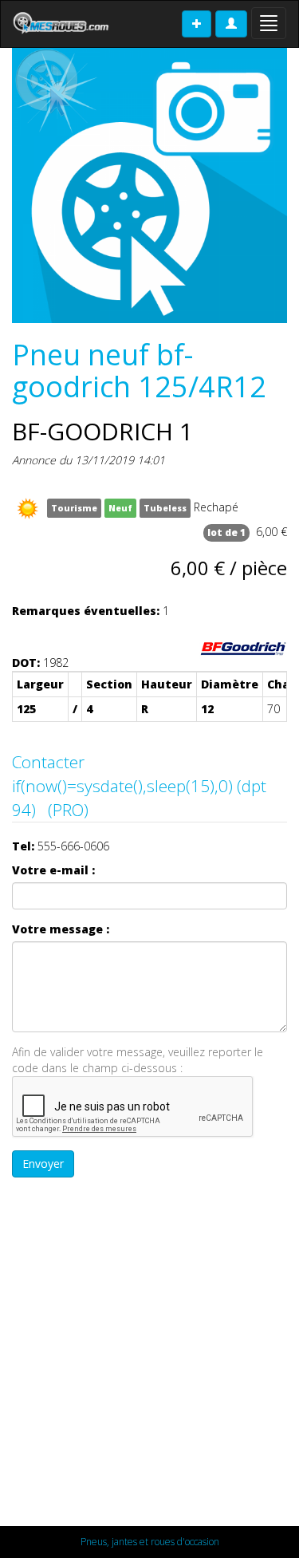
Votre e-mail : (53, 870)
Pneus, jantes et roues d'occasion (150, 1541)
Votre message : (60, 929)
